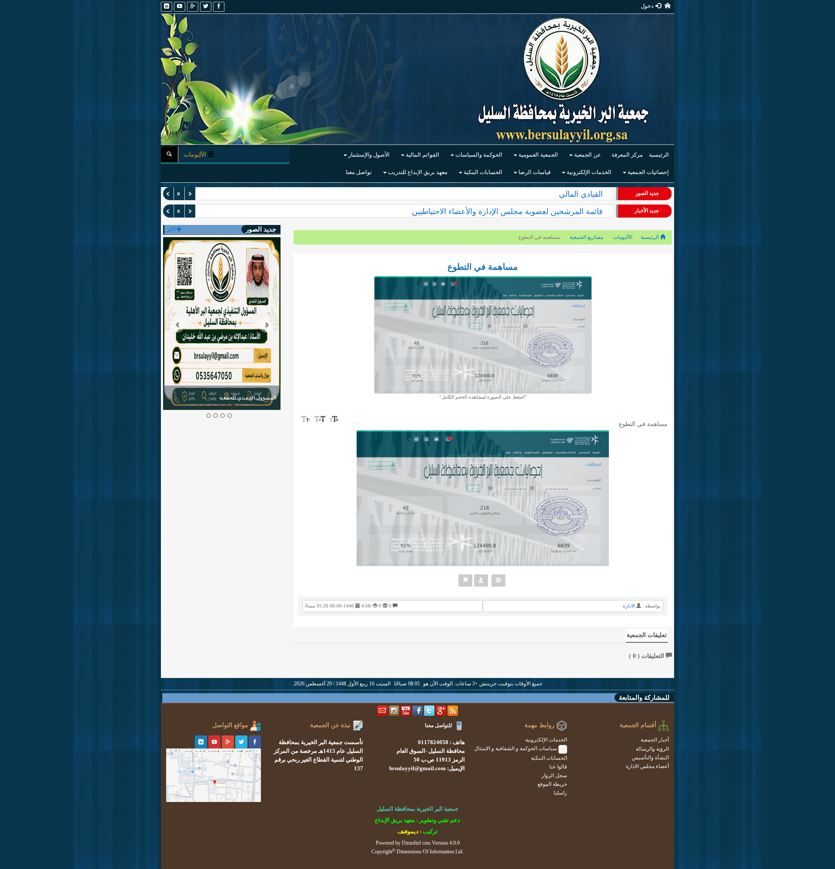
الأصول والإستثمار (368, 154)
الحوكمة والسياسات (478, 154)
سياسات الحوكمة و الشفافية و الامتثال (516, 748)
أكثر (172, 229)
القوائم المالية (421, 154)
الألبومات (622, 237)
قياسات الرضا (534, 172)
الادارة (629, 605)
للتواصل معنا (438, 725)
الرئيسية (659, 154)
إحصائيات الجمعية (647, 172)
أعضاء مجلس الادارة (647, 766)
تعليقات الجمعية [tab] (647, 635)
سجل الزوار (554, 775)
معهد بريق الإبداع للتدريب (417, 172)
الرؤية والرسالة (652, 749)
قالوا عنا (558, 767)
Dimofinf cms (416, 843)
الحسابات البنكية (482, 172)
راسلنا (560, 793)
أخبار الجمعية (655, 740)
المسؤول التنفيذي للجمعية (561, 194)
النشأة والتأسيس (650, 758)
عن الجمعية (587, 154)
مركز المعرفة (627, 154)
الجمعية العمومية (537, 154)
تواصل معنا (359, 172)
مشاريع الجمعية (586, 237)
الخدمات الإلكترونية (588, 172)
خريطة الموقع (552, 784)
